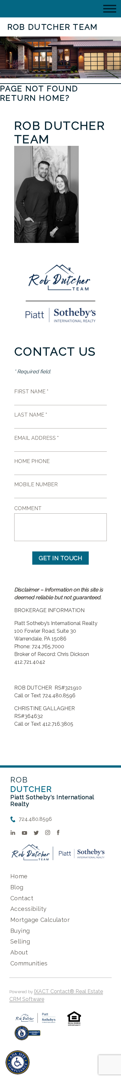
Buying (20, 930)
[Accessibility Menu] (17, 1062)
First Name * (31, 391)
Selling (20, 941)
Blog (17, 887)
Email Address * (36, 438)
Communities (29, 963)
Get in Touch (60, 558)
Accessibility (28, 908)
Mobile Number (36, 484)
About (19, 952)
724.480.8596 (35, 819)
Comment (28, 508)
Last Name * (30, 415)
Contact (21, 898)
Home (19, 876)
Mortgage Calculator (40, 919)
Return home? (35, 98)
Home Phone (32, 461)
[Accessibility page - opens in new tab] (27, 1036)
